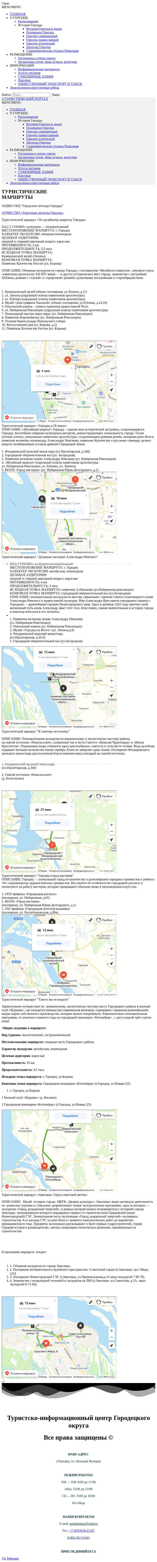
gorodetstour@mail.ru (84, 1523)
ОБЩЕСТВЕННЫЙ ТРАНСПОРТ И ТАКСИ (50, 84)
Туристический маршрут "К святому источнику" (36, 731)
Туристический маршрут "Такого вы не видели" (35, 999)
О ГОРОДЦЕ (19, 17)
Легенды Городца (38, 47)
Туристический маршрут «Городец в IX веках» (34, 425)
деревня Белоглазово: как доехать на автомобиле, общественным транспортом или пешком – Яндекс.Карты (57, 763)
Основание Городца (40, 32)
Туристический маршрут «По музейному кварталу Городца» (44, 219)
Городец (6, 223)
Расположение (28, 21)
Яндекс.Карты (9, 226)
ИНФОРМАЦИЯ (22, 65)
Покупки (24, 80)
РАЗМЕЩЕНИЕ (21, 54)
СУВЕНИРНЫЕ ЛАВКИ (35, 76)
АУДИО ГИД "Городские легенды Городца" (32, 206)
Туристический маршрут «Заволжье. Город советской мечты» (44, 1194)
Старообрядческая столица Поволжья (52, 51)
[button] (11, 7)
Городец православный (42, 39)
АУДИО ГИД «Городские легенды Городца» (33, 213)
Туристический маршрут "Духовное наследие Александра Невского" (50, 557)
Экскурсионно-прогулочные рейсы (34, 87)
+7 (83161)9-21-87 (82, 1530)
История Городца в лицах (44, 28)
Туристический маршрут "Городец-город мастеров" (38, 875)
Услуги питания (29, 73)
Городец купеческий (40, 43)
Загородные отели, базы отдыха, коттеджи (47, 62)
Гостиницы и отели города (36, 58)
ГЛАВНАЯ (18, 14)
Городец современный (41, 36)
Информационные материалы (39, 69)
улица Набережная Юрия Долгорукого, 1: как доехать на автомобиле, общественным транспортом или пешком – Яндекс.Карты (67, 563)
